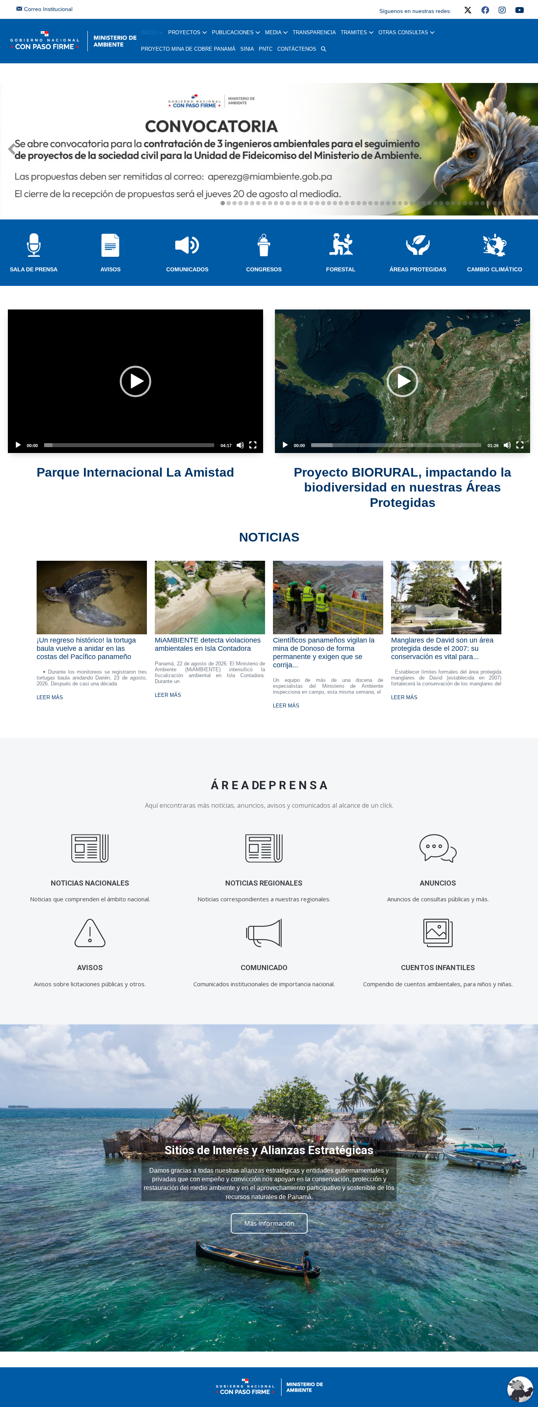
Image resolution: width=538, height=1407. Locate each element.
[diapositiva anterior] (11, 149)
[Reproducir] (18, 445)
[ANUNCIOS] (438, 849)
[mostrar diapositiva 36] (429, 203)
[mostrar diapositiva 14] (299, 203)
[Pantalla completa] (253, 445)
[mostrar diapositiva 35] (423, 203)
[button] (323, 49)
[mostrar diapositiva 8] (264, 203)
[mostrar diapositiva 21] (341, 203)
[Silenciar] (240, 445)
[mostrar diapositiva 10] (276, 203)
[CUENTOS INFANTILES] (438, 933)
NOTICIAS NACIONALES (90, 883)
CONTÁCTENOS (296, 49)
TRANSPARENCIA (314, 32)
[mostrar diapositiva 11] (282, 203)
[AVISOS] (90, 933)
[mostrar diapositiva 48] (500, 203)
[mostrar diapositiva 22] (347, 203)
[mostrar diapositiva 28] (382, 203)
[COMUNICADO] (264, 933)
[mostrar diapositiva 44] (477, 203)
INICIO (149, 32)
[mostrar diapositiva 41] (459, 203)
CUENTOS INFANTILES (438, 967)
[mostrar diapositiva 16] (311, 203)
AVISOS (110, 269)
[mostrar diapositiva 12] (288, 203)
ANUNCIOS (438, 883)
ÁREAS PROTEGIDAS (418, 269)
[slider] (129, 445)
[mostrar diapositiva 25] (364, 203)
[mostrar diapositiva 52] (524, 203)
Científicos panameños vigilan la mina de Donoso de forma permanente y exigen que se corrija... (324, 652)
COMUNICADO (264, 967)
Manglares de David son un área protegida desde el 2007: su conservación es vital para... (442, 648)
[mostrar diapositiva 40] (453, 203)
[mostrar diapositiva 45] (482, 203)
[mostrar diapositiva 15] (305, 203)
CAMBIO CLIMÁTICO (494, 269)
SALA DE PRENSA (34, 269)
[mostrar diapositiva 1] (223, 203)
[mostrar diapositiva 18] (323, 203)
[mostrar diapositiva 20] (335, 203)
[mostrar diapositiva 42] (465, 203)
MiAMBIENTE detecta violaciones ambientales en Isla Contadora (208, 644)
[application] (135, 381)
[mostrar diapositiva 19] (329, 203)
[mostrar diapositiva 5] (246, 203)
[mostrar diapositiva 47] (494, 203)
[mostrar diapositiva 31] (400, 203)
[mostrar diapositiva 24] (358, 203)
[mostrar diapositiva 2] (228, 203)
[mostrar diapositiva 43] (471, 203)
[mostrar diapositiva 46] (488, 203)
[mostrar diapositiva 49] (506, 203)
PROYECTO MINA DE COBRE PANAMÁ (188, 49)
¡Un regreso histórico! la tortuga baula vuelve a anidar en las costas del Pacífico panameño (86, 648)
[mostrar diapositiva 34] (418, 203)
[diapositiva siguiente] (526, 149)
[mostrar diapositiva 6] (252, 203)
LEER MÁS (50, 697)
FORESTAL (341, 269)
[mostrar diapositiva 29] (388, 203)
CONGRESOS (264, 269)
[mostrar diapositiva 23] (353, 203)
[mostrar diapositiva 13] (293, 203)
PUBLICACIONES (233, 32)
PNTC (266, 49)
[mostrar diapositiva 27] (376, 203)
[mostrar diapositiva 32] (406, 203)
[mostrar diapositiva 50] (512, 203)
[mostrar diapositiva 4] (240, 203)
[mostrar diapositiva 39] (447, 203)
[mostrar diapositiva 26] (370, 203)
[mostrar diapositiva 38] (441, 203)
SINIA (247, 49)
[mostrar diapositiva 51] (518, 203)
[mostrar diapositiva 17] (317, 203)
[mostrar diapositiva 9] (270, 203)
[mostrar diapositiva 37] (435, 203)
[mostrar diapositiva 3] (234, 203)
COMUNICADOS (187, 269)
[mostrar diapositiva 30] (394, 203)
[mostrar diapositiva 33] (412, 203)
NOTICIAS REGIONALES (263, 883)
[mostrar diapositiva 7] (258, 203)
